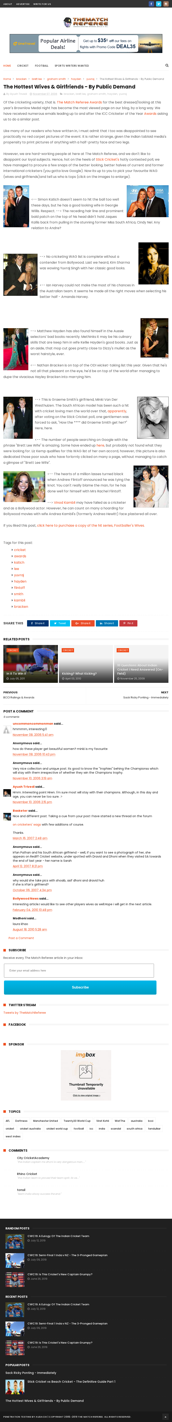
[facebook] (151, 4)
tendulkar (154, 1128)
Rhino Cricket (27, 1174)
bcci (150, 1121)
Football (41, 65)
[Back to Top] (165, 1417)
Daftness (21, 1121)
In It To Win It (16, 673)
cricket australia (30, 1128)
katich (19, 562)
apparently (117, 411)
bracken (21, 79)
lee (16, 568)
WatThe (120, 1121)
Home (7, 65)
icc (91, 1128)
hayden (76, 79)
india (102, 1128)
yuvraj (90, 79)
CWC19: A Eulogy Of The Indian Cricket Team (58, 1236)
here (100, 445)
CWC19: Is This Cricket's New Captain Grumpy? (60, 1274)
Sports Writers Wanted (72, 65)
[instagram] (166, 4)
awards (20, 556)
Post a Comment (21, 938)
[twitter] (158, 4)
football (79, 1128)
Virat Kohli (102, 1121)
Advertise (23, 4)
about (7, 4)
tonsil (21, 1190)
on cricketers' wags (27, 824)
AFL (8, 1121)
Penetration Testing (17, 1416)
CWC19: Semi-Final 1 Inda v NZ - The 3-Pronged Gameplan (67, 1255)
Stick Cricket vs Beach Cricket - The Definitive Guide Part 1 (71, 1382)
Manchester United (45, 1121)
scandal (116, 1128)
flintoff (19, 587)
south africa (134, 1128)
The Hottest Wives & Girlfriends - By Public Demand (44, 1401)
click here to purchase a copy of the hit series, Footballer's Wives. (91, 525)
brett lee (37, 79)
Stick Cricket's (107, 159)
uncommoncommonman (33, 724)
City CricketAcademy (33, 1158)
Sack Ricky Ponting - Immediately (30, 1373)
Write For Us (42, 4)
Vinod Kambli (65, 502)
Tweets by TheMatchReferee (24, 1013)
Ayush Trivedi (24, 787)
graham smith (56, 79)
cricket (23, 65)
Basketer (20, 811)
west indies (13, 1136)
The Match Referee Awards (79, 102)
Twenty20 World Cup (77, 1121)
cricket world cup (57, 1128)
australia (136, 1121)
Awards (150, 113)
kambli (19, 600)
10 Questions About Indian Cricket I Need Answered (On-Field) (140, 669)
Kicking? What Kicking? (79, 673)
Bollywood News (26, 898)
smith (18, 594)
